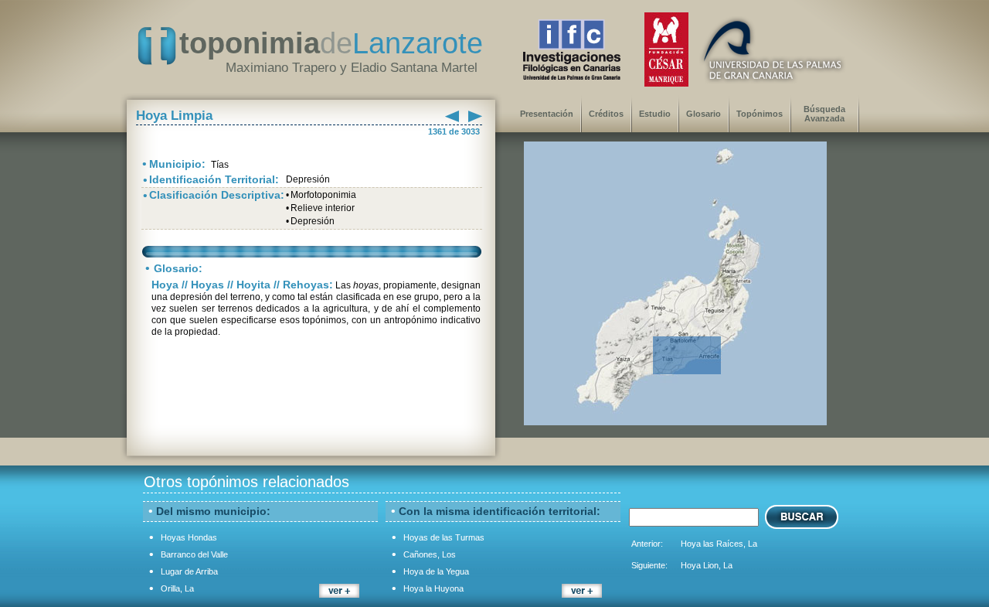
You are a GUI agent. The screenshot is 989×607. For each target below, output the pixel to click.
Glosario (703, 113)
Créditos (606, 113)
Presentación (546, 113)
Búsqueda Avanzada (824, 113)
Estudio (655, 113)
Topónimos (759, 113)
